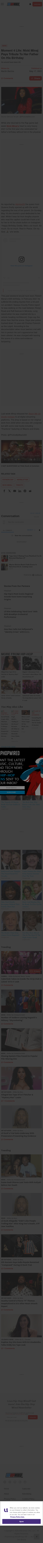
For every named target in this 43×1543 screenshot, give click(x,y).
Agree (21, 1521)
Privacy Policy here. (17, 1517)
